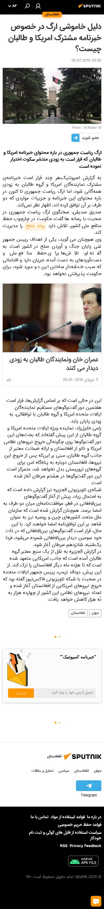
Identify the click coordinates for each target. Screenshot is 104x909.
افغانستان (78, 613)
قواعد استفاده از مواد (68, 817)
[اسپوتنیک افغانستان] (90, 9)
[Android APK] (83, 862)
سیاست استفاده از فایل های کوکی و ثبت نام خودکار (65, 835)
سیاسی (64, 771)
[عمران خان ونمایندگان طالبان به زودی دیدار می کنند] (52, 318)
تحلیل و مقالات (42, 771)
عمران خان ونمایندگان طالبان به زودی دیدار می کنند (54, 364)
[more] (8, 379)
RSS (63, 846)
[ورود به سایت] (38, 6)
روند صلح (35, 226)
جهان (95, 613)
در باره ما (94, 817)
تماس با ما (40, 817)
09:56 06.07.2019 (86, 61)
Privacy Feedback (85, 846)
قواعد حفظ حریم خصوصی (79, 825)
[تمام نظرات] (96, 901)
